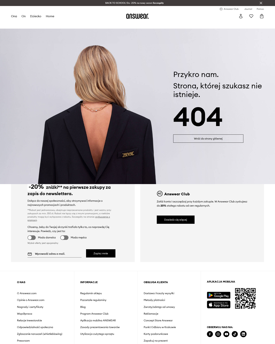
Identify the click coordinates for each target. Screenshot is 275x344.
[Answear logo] (137, 16)
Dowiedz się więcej (175, 219)
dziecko (35, 16)
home (50, 16)
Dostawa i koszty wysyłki (159, 293)
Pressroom (23, 340)
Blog (83, 307)
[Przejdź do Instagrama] (218, 334)
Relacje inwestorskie (29, 320)
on (24, 16)
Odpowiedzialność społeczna (35, 327)
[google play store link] (218, 295)
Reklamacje (151, 313)
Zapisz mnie (101, 253)
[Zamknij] (261, 3)
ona (14, 16)
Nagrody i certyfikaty (30, 307)
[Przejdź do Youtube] (226, 334)
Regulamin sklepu (91, 293)
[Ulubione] (251, 16)
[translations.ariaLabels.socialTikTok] (235, 334)
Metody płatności (154, 300)
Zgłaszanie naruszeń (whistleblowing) (39, 334)
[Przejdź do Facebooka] (210, 334)
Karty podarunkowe (156, 334)
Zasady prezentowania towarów (100, 327)
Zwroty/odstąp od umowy (159, 307)
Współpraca (24, 313)
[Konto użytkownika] (241, 16)
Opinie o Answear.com (30, 300)
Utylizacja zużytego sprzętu (97, 334)
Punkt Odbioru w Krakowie (160, 327)
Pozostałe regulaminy (93, 300)
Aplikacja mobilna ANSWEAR (98, 320)
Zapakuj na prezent (156, 340)
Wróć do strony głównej (208, 138)
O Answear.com (26, 293)
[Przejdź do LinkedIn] (243, 334)
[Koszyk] (261, 16)
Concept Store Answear (158, 320)
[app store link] (218, 304)
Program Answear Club (94, 313)
